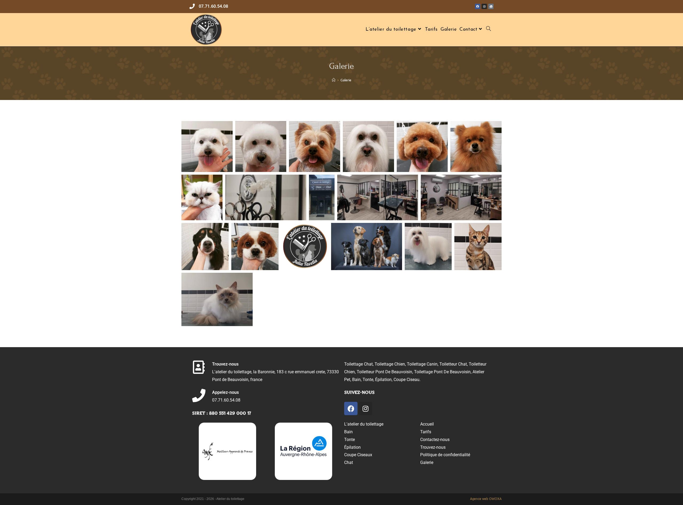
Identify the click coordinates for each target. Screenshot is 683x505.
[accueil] (491, 6)
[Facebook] (351, 408)
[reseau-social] (477, 6)
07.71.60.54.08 (213, 6)
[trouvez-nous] (198, 367)
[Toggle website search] (490, 29)
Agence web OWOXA (486, 498)
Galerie (345, 80)
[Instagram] (365, 408)
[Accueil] (333, 80)
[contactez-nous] (192, 6)
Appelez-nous (225, 392)
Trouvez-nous (225, 364)
